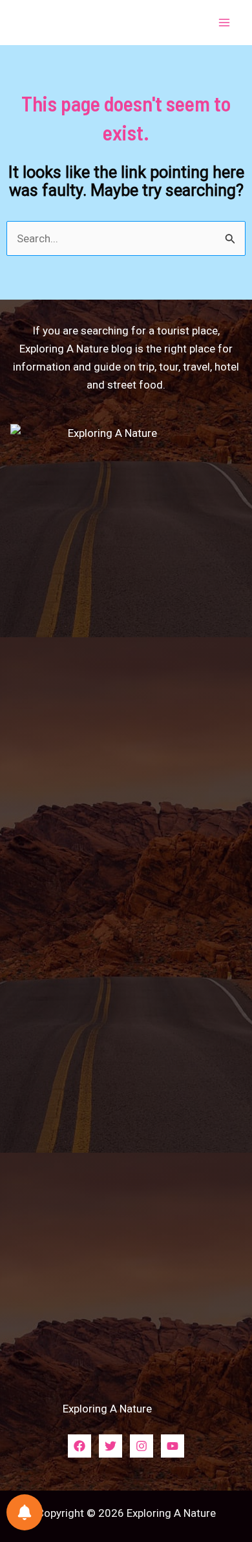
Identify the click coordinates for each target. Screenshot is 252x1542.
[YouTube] (172, 1446)
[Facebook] (79, 1446)
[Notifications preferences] (24, 1512)
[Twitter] (110, 1446)
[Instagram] (141, 1446)
